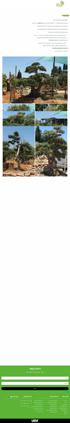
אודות (66, 402)
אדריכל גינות (40, 412)
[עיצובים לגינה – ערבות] (60, 4)
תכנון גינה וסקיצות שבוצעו (38, 406)
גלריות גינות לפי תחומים (52, 402)
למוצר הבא (65, 20)
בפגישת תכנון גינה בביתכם (39, 35)
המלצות (65, 412)
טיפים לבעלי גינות (39, 404)
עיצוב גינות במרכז (53, 406)
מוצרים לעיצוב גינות (63, 408)
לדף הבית (66, 15)
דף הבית (65, 400)
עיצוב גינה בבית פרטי (38, 410)
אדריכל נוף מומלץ (53, 412)
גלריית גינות (64, 404)
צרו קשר (65, 414)
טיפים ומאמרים (64, 410)
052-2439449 (64, 51)
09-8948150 (57, 51)
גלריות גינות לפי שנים (38, 400)
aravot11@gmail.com (25, 403)
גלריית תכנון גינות (63, 406)
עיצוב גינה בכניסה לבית (38, 408)
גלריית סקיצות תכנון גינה (38, 402)
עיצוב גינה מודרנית (53, 408)
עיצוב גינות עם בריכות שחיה (51, 410)
